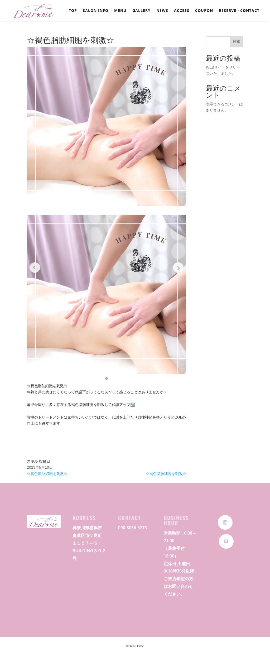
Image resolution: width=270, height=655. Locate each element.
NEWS (162, 11)
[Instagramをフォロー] (225, 522)
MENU (120, 11)
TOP (73, 11)
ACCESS (181, 11)
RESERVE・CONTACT (239, 11)
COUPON (204, 11)
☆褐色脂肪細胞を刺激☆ (47, 474)
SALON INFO (95, 11)
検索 (236, 41)
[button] (106, 378)
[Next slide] (178, 267)
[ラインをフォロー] (226, 541)
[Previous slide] (35, 267)
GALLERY (141, 11)
